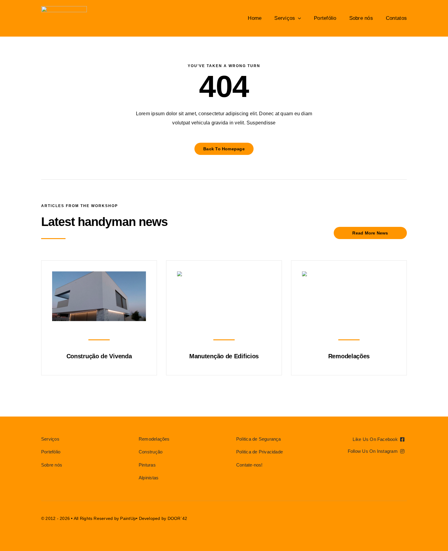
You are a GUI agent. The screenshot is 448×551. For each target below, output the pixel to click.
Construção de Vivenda (99, 356)
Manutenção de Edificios (224, 356)
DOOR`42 (177, 518)
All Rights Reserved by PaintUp (105, 518)
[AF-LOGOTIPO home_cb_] (64, 8)
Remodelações (349, 356)
